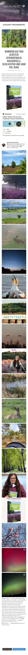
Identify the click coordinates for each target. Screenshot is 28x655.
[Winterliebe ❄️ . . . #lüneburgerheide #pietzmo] (14, 635)
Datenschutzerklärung (17, 18)
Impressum (8, 18)
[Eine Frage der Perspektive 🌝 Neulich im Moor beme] (14, 436)
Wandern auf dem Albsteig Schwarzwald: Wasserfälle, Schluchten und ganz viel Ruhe (14, 59)
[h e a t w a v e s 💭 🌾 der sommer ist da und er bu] (14, 261)
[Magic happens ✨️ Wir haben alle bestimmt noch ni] (14, 610)
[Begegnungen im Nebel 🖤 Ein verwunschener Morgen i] (14, 237)
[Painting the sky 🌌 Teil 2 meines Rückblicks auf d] (14, 585)
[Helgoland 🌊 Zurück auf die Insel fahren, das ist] (14, 311)
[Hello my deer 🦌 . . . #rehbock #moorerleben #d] (14, 411)
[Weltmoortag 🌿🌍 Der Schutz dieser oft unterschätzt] (14, 336)
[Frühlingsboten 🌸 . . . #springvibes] (14, 535)
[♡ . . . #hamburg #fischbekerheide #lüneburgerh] (14, 560)
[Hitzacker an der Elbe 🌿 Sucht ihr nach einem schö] (14, 212)
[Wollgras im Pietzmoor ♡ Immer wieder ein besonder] (14, 386)
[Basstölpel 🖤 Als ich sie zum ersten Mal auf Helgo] (14, 286)
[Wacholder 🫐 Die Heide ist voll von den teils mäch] (14, 162)
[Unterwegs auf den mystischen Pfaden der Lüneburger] (14, 485)
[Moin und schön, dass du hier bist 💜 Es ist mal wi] (14, 361)
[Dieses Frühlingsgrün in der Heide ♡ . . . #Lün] (14, 460)
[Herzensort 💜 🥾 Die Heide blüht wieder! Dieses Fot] (14, 187)
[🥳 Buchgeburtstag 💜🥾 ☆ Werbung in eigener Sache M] (14, 510)
